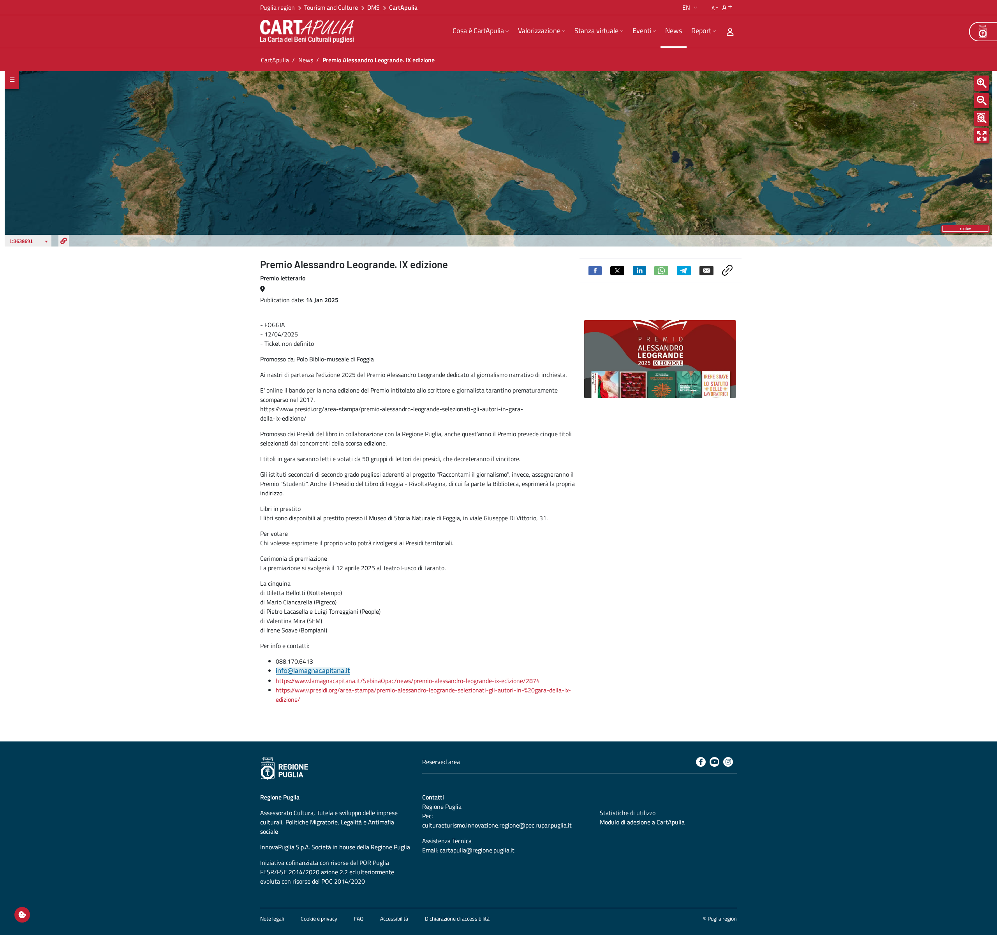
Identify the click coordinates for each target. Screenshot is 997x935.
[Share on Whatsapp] (661, 270)
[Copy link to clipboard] (727, 269)
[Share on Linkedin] (639, 270)
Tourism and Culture (331, 7)
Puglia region (277, 7)
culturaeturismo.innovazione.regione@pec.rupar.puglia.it (497, 825)
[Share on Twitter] (617, 270)
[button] (690, 7)
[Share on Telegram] (684, 270)
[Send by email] (706, 270)
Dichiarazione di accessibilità (457, 918)
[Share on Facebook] (595, 270)
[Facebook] (701, 762)
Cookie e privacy (319, 918)
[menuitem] (480, 31)
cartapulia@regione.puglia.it (477, 850)
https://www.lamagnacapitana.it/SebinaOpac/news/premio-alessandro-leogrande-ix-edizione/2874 (408, 680)
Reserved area (441, 761)
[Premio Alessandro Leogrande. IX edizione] (660, 359)
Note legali (272, 918)
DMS (373, 7)
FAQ (358, 918)
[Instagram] (728, 762)
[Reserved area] (730, 31)
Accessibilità (394, 918)
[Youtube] (714, 762)
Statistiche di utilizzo (627, 812)
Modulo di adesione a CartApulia (642, 822)
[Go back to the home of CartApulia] (308, 31)
